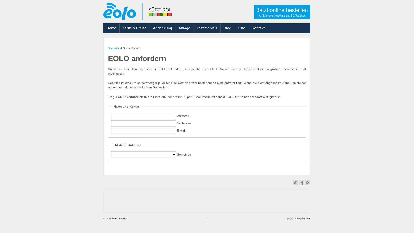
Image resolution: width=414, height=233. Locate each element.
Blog (227, 28)
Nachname (184, 123)
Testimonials (207, 28)
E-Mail (180, 130)
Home (111, 28)
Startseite (113, 48)
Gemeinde (183, 154)
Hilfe (241, 28)
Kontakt (258, 28)
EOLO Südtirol (119, 218)
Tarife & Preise (134, 28)
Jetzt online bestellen (282, 12)
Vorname (182, 116)
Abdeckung (162, 28)
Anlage (184, 28)
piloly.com (305, 218)
